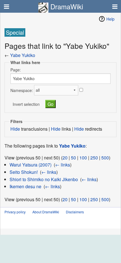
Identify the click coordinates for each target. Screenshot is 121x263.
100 (83, 157)
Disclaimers (75, 211)
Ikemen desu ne (25, 186)
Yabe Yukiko (22, 55)
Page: (15, 70)
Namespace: (21, 90)
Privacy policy (15, 211)
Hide (15, 129)
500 (105, 157)
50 (73, 157)
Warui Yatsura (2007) (30, 164)
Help (110, 19)
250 (94, 157)
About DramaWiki (45, 211)
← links (62, 164)
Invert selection (26, 104)
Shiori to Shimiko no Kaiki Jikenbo (44, 179)
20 (65, 157)
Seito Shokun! (24, 172)
